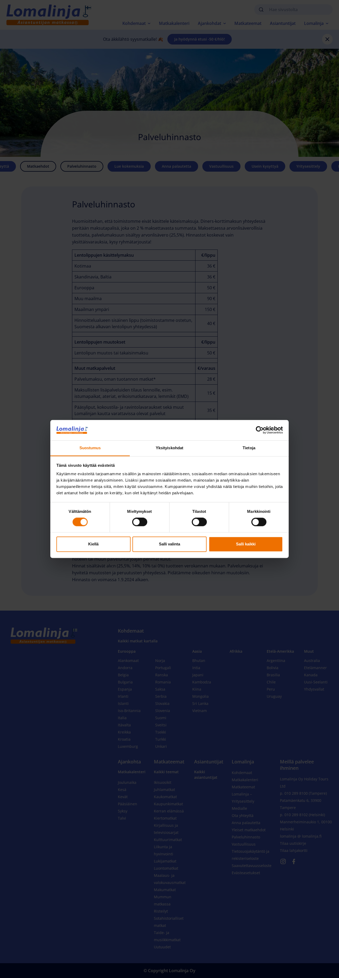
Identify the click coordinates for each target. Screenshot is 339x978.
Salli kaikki (246, 544)
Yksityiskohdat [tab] (169, 448)
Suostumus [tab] (90, 448)
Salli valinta (169, 544)
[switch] (139, 522)
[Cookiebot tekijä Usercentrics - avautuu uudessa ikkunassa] (260, 430)
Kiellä (93, 544)
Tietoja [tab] (249, 448)
